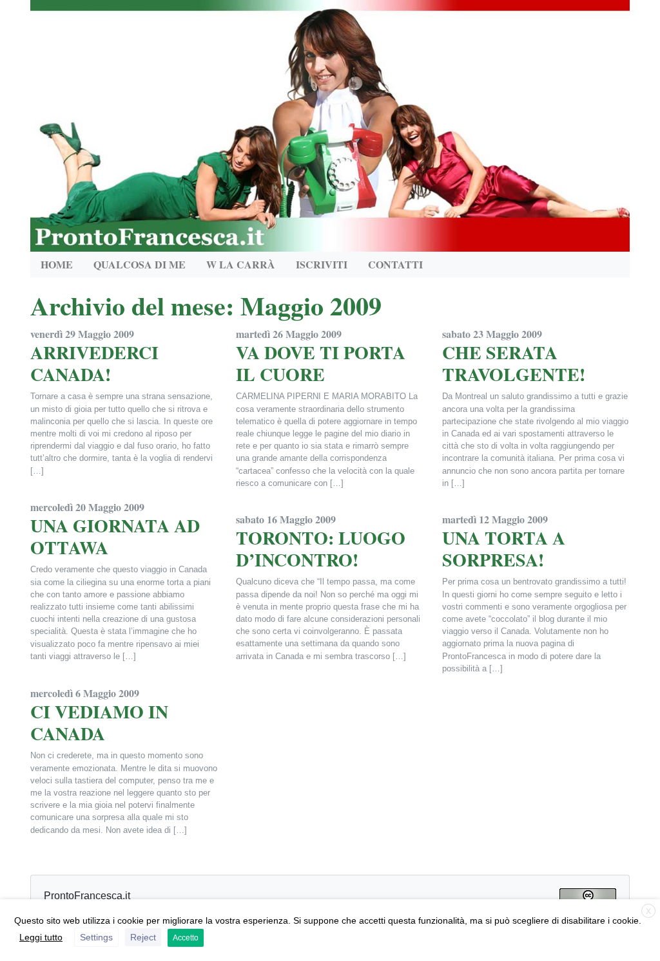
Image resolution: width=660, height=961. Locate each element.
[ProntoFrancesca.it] (330, 122)
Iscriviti (321, 264)
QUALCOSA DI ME (139, 264)
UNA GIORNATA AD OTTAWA (115, 536)
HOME (57, 264)
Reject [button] (143, 937)
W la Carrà (240, 264)
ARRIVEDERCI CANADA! (94, 363)
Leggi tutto (41, 937)
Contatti (395, 264)
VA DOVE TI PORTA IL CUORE (320, 363)
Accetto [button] (186, 937)
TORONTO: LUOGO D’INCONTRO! (320, 549)
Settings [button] (96, 937)
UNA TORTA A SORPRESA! (503, 549)
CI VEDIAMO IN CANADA (99, 722)
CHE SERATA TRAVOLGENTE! (513, 363)
